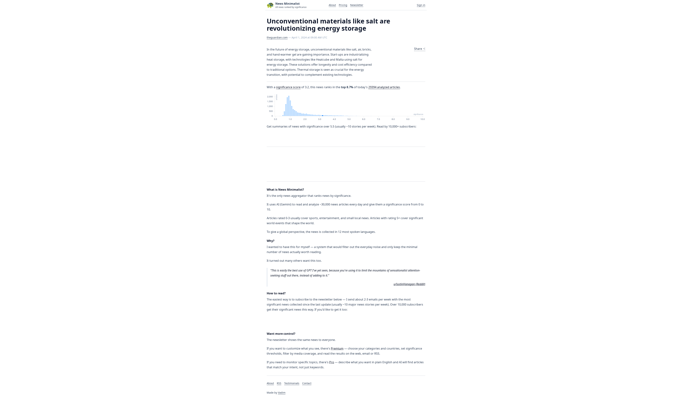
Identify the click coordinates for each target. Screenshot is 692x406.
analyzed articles (384, 87)
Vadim (281, 392)
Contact (306, 383)
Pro (331, 362)
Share (418, 49)
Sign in (421, 5)
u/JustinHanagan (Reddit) (409, 284)
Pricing (343, 5)
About (332, 5)
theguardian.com (277, 37)
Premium (337, 348)
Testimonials (291, 383)
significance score (288, 87)
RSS (279, 383)
